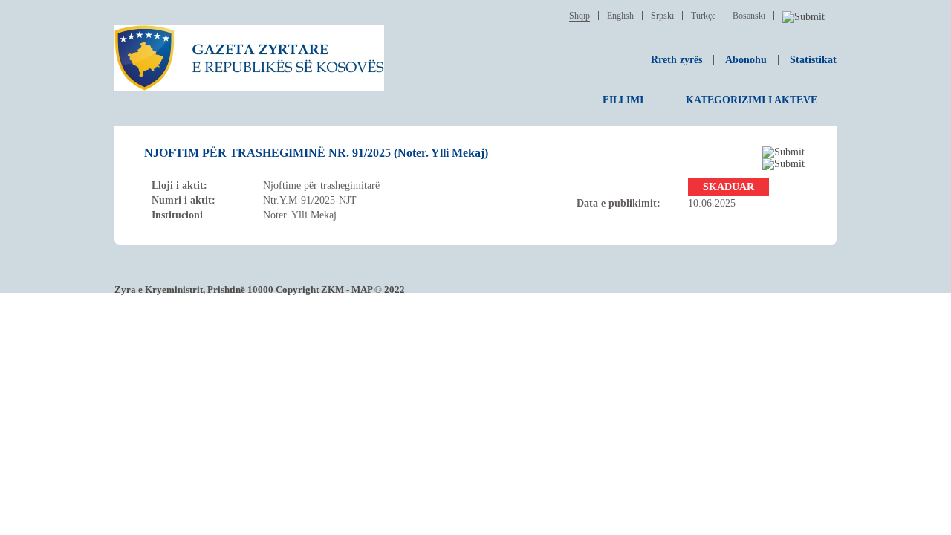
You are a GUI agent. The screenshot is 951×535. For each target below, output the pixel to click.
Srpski (662, 15)
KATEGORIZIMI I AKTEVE (751, 100)
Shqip (579, 15)
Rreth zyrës (676, 59)
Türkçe (703, 15)
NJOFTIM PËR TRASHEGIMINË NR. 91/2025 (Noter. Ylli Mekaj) (316, 152)
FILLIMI (623, 100)
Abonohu (746, 59)
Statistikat (813, 59)
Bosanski (749, 15)
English (620, 15)
